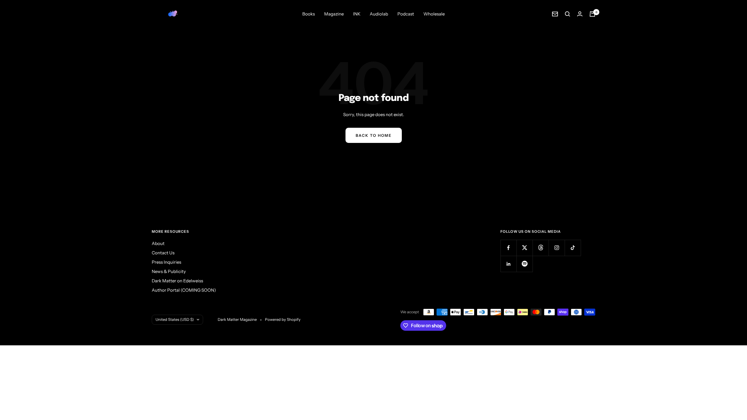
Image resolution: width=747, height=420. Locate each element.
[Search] (567, 14)
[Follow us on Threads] (541, 248)
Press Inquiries (166, 262)
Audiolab (379, 14)
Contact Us (163, 253)
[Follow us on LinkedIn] (508, 264)
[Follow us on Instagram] (557, 248)
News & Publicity (169, 271)
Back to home (374, 135)
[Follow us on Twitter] (524, 248)
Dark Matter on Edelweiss (177, 281)
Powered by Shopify (283, 319)
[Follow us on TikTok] (573, 248)
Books (308, 14)
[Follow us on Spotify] (524, 264)
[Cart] (592, 14)
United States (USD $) (175, 319)
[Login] (579, 13)
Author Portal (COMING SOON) (184, 290)
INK (356, 14)
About (158, 243)
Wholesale (434, 14)
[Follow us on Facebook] (508, 248)
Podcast (405, 14)
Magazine (334, 14)
